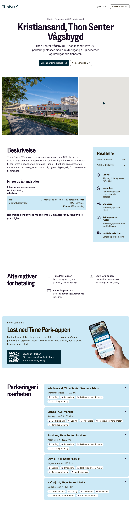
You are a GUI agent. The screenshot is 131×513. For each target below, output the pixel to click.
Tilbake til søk (118, 7)
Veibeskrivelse (79, 63)
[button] (10, 6)
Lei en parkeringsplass (52, 63)
